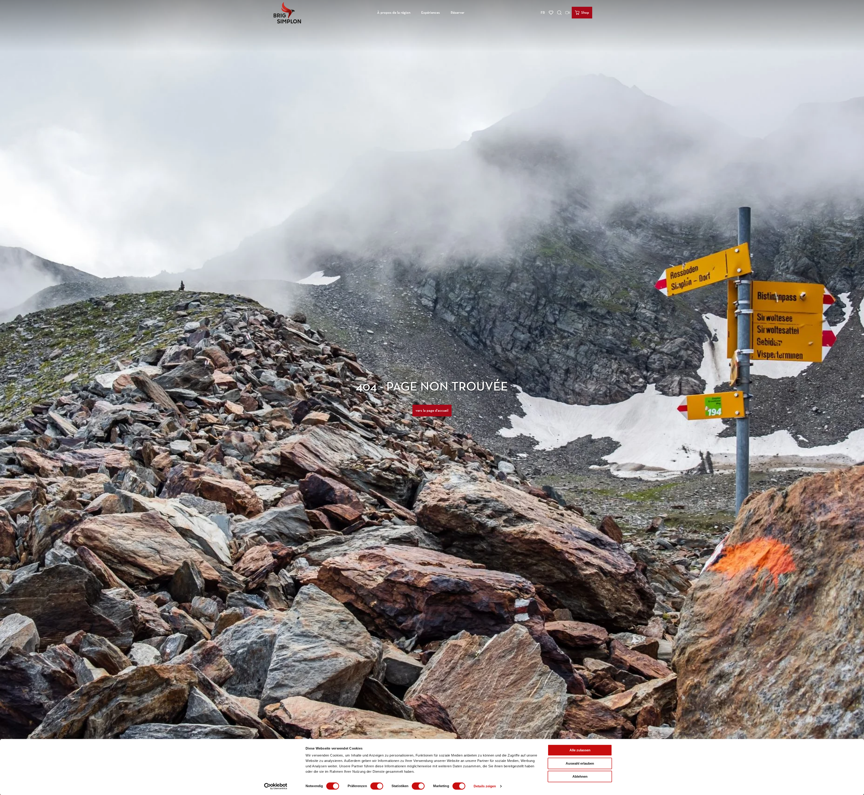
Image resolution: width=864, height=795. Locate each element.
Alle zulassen (579, 750)
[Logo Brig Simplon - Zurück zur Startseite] (287, 12)
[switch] (376, 786)
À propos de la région (393, 12)
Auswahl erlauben (580, 763)
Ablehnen (579, 776)
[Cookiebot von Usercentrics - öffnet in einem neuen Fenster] (275, 786)
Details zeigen (485, 786)
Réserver (457, 12)
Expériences (430, 12)
